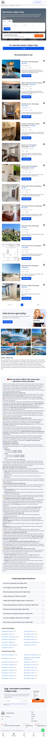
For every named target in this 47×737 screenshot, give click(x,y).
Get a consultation (38, 700)
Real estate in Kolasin (29, 639)
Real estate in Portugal (8, 664)
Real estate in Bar (28, 631)
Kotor (29, 107)
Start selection (39, 35)
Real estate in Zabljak (7, 642)
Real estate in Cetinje (29, 645)
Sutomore (30, 209)
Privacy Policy (34, 721)
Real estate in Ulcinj (29, 636)
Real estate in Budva (7, 631)
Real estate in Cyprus (7, 667)
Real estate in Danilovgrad (31, 642)
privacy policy (25, 703)
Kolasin (29, 127)
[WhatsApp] (43, 730)
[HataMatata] (3, 713)
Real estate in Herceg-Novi (9, 645)
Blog (32, 712)
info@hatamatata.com (41, 725)
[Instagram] (2, 719)
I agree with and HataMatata (16, 704)
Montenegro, (25, 65)
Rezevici (30, 86)
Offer (32, 718)
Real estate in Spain (7, 658)
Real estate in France (7, 673)
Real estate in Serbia (29, 675)
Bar (29, 229)
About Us (33, 716)
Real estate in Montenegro (31, 655)
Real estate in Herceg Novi (9, 636)
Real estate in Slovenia (8, 678)
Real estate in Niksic (7, 647)
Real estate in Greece (29, 670)
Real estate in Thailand (8, 670)
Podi (29, 65)
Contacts (33, 714)
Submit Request (37, 2)
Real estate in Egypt (29, 678)
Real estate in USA (29, 673)
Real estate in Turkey (29, 662)
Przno (29, 249)
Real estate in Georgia (7, 675)
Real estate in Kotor (29, 634)
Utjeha (29, 289)
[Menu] (45, 2)
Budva (29, 189)
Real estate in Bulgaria (8, 655)
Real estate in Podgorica (8, 639)
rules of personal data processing (15, 703)
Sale (5, 21)
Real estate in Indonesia (8, 662)
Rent (10, 21)
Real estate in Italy (29, 667)
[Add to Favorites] (44, 61)
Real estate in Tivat (7, 634)
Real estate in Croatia (29, 664)
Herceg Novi (30, 148)
